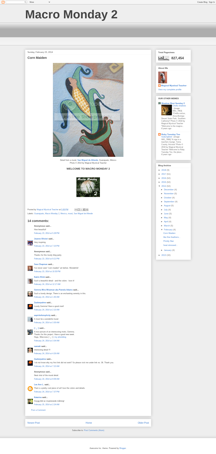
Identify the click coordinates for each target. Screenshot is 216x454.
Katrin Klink (39, 277)
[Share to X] (81, 209)
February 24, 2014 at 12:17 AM (47, 284)
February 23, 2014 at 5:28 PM (46, 233)
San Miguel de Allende (83, 213)
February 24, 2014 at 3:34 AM (46, 341)
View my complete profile (169, 89)
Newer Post (33, 423)
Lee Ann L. (39, 384)
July (166, 209)
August (167, 205)
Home (89, 423)
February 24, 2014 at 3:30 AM (46, 322)
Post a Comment (38, 410)
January (168, 250)
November (169, 193)
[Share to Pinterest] (87, 209)
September (169, 201)
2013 (164, 255)
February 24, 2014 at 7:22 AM (46, 366)
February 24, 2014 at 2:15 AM (46, 310)
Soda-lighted (167, 137)
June (166, 213)
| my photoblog (60, 337)
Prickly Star (168, 241)
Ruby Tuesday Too (170, 134)
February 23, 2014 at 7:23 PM (46, 246)
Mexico (64, 213)
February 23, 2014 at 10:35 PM (47, 271)
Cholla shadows (179, 106)
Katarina (38, 397)
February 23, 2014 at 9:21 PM (46, 259)
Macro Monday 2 (71, 14)
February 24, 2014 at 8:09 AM (46, 379)
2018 (164, 170)
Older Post (143, 423)
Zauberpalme (40, 302)
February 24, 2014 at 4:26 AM (46, 353)
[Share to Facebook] (84, 209)
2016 (164, 178)
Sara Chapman (40, 264)
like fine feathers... (171, 237)
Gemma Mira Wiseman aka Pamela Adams (53, 290)
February (168, 229)
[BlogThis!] (78, 209)
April (166, 221)
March (167, 225)
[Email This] (75, 209)
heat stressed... (170, 245)
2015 (164, 182)
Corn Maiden (169, 233)
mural (70, 213)
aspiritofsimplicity (42, 315)
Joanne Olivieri (41, 239)
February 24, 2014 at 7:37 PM (46, 392)
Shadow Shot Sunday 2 (173, 103)
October (168, 197)
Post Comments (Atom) (94, 430)
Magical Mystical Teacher (173, 85)
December (169, 189)
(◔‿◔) (36, 328)
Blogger (122, 448)
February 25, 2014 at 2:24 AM (46, 404)
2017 (164, 174)
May (166, 217)
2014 (164, 186)
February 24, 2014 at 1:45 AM (46, 297)
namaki (37, 346)
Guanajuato (39, 213)
